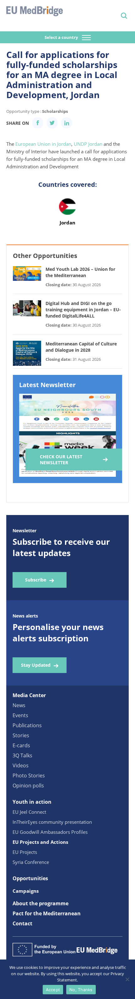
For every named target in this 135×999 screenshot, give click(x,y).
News (19, 705)
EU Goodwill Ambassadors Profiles (50, 832)
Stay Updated (36, 665)
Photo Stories (29, 775)
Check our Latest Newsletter (61, 459)
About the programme (40, 903)
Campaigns (26, 891)
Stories (21, 735)
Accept (53, 989)
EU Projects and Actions (40, 842)
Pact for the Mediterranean (47, 913)
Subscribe (35, 580)
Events (20, 715)
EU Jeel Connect (29, 812)
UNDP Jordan (88, 144)
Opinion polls (28, 785)
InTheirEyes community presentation (52, 822)
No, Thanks (81, 989)
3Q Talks (22, 755)
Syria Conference (31, 862)
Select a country (62, 37)
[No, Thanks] (127, 979)
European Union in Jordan (43, 144)
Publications (27, 725)
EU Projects (25, 852)
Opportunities (30, 878)
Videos (21, 765)
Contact (22, 923)
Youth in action (32, 801)
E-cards (21, 745)
